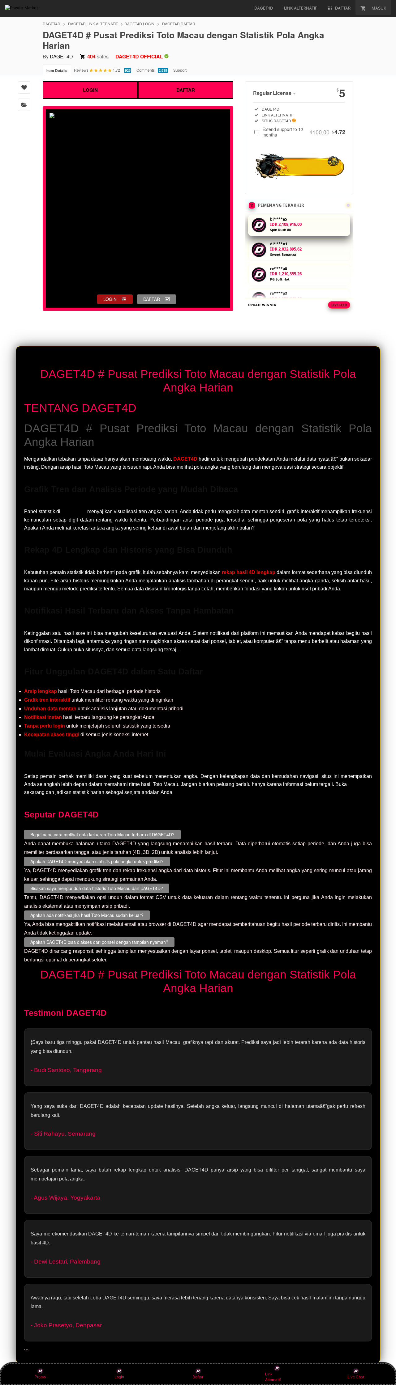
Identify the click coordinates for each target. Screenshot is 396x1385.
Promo (40, 1376)
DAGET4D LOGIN (139, 23)
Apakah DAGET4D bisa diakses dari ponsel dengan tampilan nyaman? (99, 942)
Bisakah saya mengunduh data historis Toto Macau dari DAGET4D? (96, 888)
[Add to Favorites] (24, 87)
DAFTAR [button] (151, 299)
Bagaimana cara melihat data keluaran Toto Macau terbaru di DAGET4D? (102, 834)
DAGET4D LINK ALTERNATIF (93, 23)
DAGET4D (51, 23)
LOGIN (90, 90)
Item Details (56, 70)
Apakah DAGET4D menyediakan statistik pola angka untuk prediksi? (97, 861)
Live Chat (355, 1376)
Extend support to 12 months (303, 131)
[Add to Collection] (24, 105)
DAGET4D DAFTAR (178, 23)
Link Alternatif (273, 1377)
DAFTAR (185, 90)
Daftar (197, 1376)
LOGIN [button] (110, 299)
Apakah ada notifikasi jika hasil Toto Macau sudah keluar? (87, 915)
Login (119, 1376)
